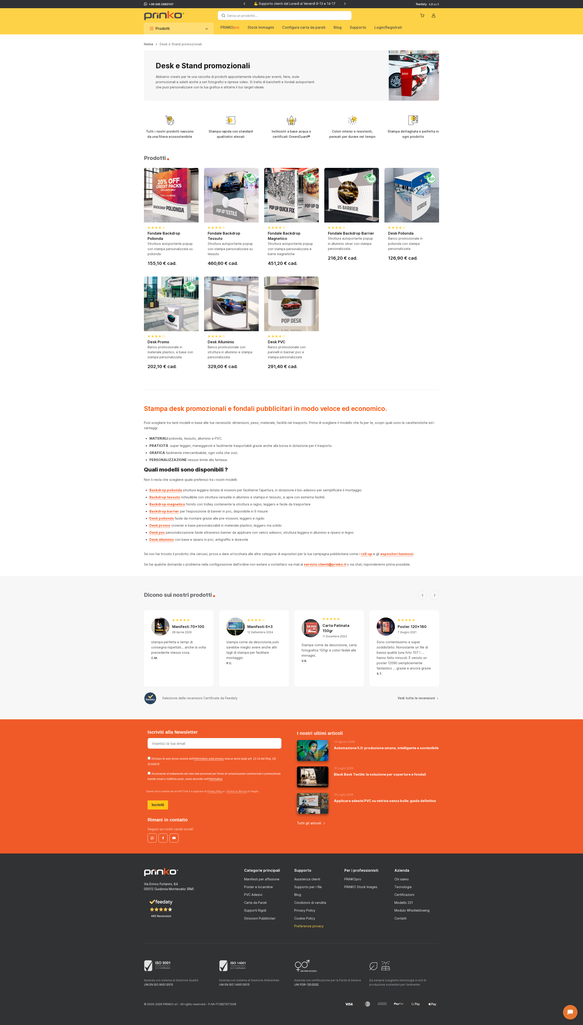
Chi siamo (401, 879)
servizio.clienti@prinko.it (325, 564)
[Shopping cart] (422, 15)
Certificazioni (404, 895)
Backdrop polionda (165, 490)
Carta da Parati (255, 903)
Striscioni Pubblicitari (259, 918)
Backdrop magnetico (167, 504)
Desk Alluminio (221, 342)
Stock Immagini (261, 27)
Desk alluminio (161, 539)
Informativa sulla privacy (209, 758)
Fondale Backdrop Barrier (351, 233)
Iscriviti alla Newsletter (173, 732)
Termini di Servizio (237, 791)
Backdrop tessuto (164, 497)
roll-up (366, 554)
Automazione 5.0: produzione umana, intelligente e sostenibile (386, 748)
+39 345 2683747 (161, 4)
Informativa (215, 779)
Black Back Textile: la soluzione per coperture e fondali (380, 774)
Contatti (400, 918)
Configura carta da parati (303, 27)
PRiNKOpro (352, 879)
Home (148, 44)
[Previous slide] (245, 4)
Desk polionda (161, 518)
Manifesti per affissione (261, 879)
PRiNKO (229, 27)
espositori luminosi (396, 554)
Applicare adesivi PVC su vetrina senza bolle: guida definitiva (385, 801)
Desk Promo (158, 342)
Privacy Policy (214, 791)
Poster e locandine (258, 887)
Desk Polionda (401, 233)
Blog (338, 27)
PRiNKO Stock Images (360, 887)
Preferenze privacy (309, 926)
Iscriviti (158, 805)
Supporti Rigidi (255, 910)
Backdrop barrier (164, 511)
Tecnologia (403, 887)
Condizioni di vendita (310, 903)
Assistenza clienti (307, 879)
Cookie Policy (304, 918)
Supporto (358, 27)
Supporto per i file (308, 887)
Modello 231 (403, 903)
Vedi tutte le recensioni (416, 698)
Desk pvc (157, 532)
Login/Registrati (388, 27)
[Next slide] (345, 4)
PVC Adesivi (253, 895)
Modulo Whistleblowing (412, 910)
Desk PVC (276, 342)
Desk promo (159, 525)
